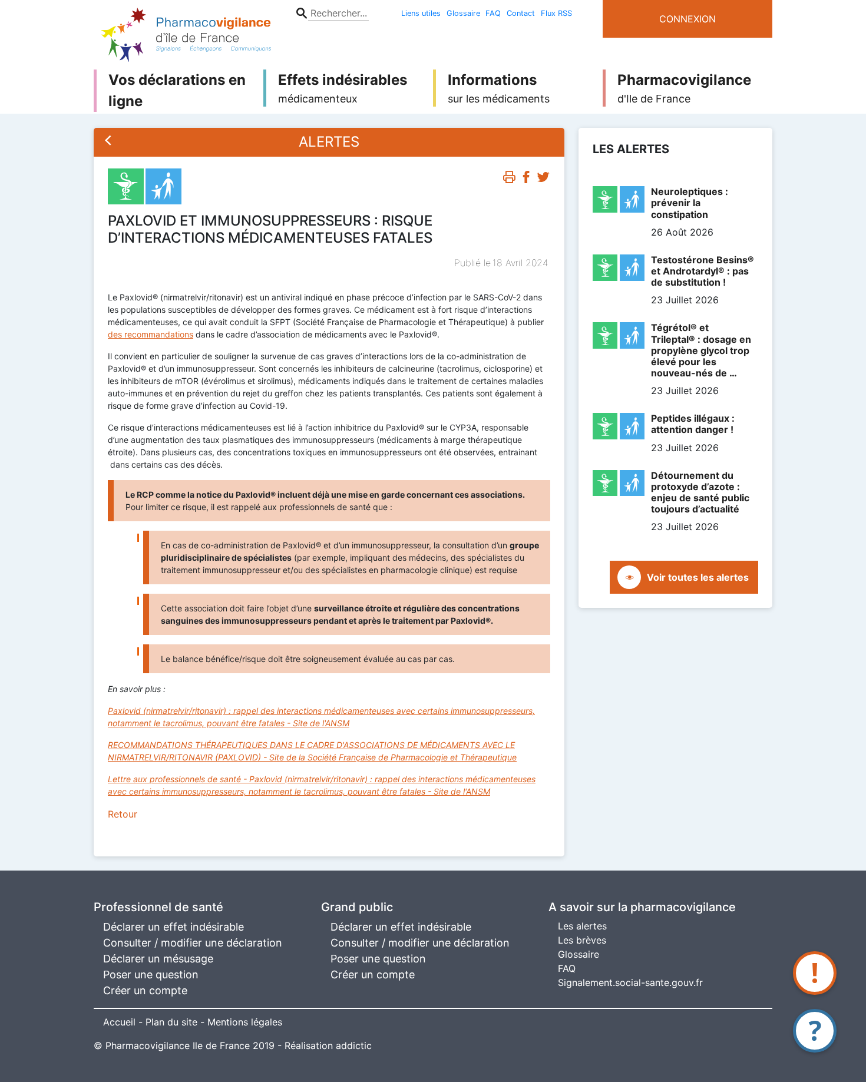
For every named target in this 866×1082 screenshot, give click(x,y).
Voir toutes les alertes (698, 577)
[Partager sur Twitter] (543, 180)
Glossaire (463, 13)
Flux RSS (556, 13)
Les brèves (582, 940)
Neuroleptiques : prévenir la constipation (689, 203)
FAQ (493, 13)
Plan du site (171, 1022)
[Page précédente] (108, 142)
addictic (354, 1045)
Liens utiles (421, 13)
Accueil (119, 1022)
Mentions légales (244, 1022)
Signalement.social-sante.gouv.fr (630, 982)
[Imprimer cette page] (509, 180)
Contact (521, 13)
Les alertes (582, 926)
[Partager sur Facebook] (526, 180)
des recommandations (150, 334)
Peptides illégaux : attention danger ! (693, 423)
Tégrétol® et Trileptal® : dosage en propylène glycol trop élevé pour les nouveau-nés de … (701, 350)
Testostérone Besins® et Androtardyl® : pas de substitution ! (702, 271)
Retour (122, 814)
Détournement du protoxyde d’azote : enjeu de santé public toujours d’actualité (700, 492)
